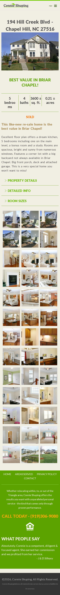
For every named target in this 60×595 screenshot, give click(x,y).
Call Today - (30, 516)
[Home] (16, 5)
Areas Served (24, 474)
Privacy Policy (47, 474)
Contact (30, 478)
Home (7, 474)
